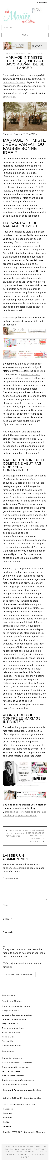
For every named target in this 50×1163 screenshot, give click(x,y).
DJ (27, 626)
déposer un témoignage (14, 1019)
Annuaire (26, 1149)
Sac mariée (7, 1041)
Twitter (6, 1122)
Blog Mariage (8, 995)
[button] (25, 35)
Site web (8, 932)
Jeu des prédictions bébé (15, 1084)
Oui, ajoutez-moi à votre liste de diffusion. (22, 965)
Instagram (8, 1113)
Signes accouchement (13, 1076)
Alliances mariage (11, 1032)
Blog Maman (8, 1051)
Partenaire (40, 1149)
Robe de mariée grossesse (15, 1067)
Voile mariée (8, 1037)
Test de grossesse (11, 1071)
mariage (10, 97)
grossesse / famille (26, 1152)
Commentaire (11, 878)
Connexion (42, 3)
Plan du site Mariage (12, 1001)
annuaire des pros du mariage (17, 1015)
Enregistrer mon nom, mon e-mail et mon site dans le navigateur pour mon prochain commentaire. (24, 953)
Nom (6, 905)
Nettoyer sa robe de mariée (16, 1006)
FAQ (17, 1149)
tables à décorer (30, 374)
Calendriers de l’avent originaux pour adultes (15, 833)
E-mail (7, 919)
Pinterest (7, 1117)
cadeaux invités (22, 378)
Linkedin (7, 1126)
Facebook (8, 1109)
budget (35, 367)
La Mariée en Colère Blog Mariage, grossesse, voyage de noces (25, 16)
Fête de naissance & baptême (17, 1063)
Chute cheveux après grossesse (18, 1080)
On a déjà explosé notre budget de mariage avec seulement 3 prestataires (34, 836)
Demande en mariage (13, 1028)
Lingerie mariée (10, 1024)
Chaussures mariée (12, 1045)
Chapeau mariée (10, 1011)
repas (40, 371)
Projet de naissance (12, 1058)
